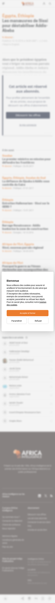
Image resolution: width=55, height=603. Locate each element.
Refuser (38, 321)
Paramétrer (16, 321)
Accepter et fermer (27, 313)
